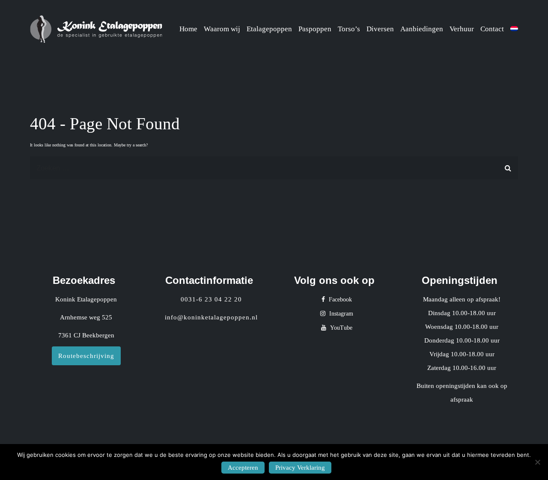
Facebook (339, 299)
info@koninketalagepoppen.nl (211, 317)
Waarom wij (222, 29)
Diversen (380, 29)
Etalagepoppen (269, 29)
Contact (492, 29)
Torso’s (349, 29)
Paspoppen (314, 29)
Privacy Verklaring (300, 467)
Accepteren (243, 467)
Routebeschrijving (86, 355)
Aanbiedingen (421, 29)
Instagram (340, 313)
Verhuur (462, 29)
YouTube (340, 328)
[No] (537, 462)
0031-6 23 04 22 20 (211, 299)
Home (188, 29)
